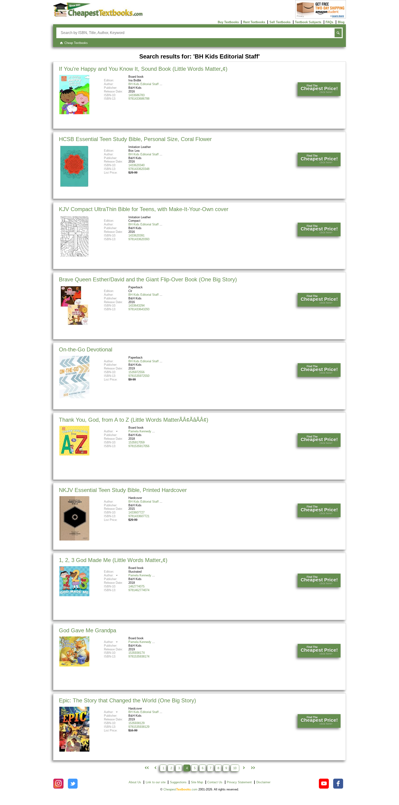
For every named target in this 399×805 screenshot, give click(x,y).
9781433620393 (138, 239)
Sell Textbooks (279, 22)
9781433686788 (138, 98)
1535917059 (136, 442)
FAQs (329, 22)
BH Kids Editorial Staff (143, 84)
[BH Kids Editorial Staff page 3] (155, 768)
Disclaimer (263, 782)
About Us (135, 782)
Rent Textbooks (254, 22)
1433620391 (136, 235)
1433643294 (136, 305)
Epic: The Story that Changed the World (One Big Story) (127, 700)
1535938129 (136, 723)
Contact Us (214, 782)
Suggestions (178, 782)
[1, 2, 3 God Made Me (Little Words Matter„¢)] (74, 595)
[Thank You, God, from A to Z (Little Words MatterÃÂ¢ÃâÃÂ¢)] (74, 454)
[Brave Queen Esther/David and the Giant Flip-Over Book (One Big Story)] (74, 324)
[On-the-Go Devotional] (74, 397)
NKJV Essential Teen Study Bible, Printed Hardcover (123, 490)
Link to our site (156, 782)
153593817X (136, 652)
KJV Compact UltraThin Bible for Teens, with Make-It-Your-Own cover (143, 209)
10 (234, 768)
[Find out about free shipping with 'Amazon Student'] (320, 17)
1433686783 (136, 95)
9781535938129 (138, 726)
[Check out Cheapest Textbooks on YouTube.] (324, 784)
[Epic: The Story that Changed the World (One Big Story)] (74, 750)
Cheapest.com (180, 789)
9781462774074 (138, 590)
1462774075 (136, 586)
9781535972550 (138, 376)
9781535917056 (138, 446)
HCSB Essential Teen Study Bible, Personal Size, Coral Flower (135, 139)
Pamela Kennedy (139, 431)
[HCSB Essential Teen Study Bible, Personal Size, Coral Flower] (74, 186)
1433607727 (136, 512)
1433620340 (136, 165)
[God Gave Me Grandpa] (74, 665)
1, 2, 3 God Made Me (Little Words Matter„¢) (113, 560)
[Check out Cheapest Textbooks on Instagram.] (58, 784)
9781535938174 (138, 656)
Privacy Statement (239, 782)
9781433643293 (138, 309)
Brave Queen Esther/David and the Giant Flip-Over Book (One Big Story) (148, 279)
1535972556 (136, 372)
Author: (109, 431)
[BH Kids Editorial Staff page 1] (146, 768)
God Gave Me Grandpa (87, 630)
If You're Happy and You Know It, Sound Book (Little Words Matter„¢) (143, 69)
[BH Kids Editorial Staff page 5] (244, 768)
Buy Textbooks (228, 22)
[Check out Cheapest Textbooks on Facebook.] (338, 784)
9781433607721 (138, 516)
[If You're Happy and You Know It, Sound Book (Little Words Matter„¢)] (74, 113)
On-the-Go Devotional (85, 349)
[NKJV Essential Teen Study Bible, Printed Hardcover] (74, 539)
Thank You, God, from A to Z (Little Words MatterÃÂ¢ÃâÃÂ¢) (133, 420)
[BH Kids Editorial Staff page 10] (252, 768)
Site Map (197, 782)
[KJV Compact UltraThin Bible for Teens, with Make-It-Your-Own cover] (74, 256)
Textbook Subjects (308, 22)
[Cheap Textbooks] (97, 16)
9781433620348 (138, 169)
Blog (341, 22)
